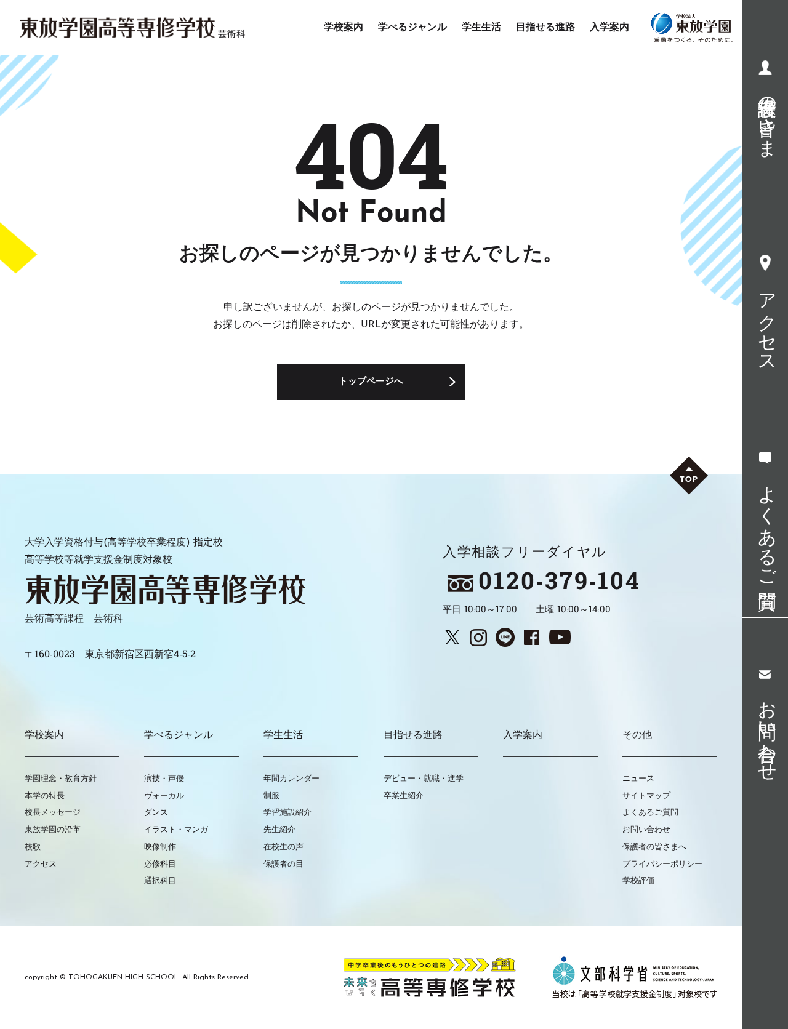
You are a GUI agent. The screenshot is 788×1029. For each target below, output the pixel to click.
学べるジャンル (178, 735)
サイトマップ (646, 796)
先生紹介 (279, 830)
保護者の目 (283, 864)
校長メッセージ (53, 813)
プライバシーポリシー (662, 864)
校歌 (33, 847)
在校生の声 (283, 847)
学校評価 (638, 881)
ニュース (638, 779)
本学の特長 (45, 796)
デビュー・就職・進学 (424, 779)
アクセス (41, 864)
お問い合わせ (646, 830)
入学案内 (522, 735)
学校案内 (44, 735)
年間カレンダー (291, 779)
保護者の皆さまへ (654, 847)
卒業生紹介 (404, 796)
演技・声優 (164, 779)
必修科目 (160, 864)
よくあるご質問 (650, 813)
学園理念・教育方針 (61, 779)
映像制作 (160, 847)
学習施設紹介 (287, 813)
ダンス (156, 813)
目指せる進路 (413, 735)
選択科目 (160, 881)
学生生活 (283, 735)
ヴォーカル (164, 796)
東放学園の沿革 (53, 830)
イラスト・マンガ (176, 830)
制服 (271, 796)
